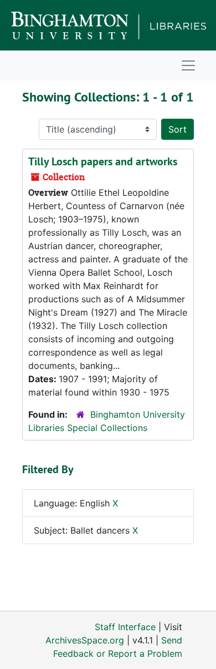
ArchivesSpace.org (84, 640)
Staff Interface (125, 626)
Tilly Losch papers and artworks (102, 161)
